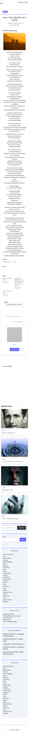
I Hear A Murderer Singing (10, 519)
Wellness (5, 601)
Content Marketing (8, 562)
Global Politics (7, 573)
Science (5, 594)
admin (10, 23)
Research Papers (7, 592)
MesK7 (17, 730)
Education (5, 566)
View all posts (14, 349)
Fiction (5, 571)
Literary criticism (7, 579)
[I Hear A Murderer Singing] (14, 504)
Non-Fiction (6, 586)
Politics (5, 590)
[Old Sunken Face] (14, 475)
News (4, 584)
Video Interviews (7, 600)
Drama (5, 564)
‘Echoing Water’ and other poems (12, 461)
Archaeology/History (8, 554)
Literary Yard (23, 2)
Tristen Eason (6, 644)
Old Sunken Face (7, 490)
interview (5, 575)
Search (4, 537)
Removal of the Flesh (17, 644)
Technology (6, 596)
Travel (4, 598)
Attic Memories (7, 620)
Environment (6, 567)
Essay (4, 569)
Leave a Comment (14, 25)
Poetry (5, 11)
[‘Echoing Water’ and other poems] (14, 447)
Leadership (6, 577)
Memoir (5, 583)
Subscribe (21, 528)
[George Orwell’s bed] (14, 418)
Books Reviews (7, 558)
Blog (4, 556)
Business (5, 560)
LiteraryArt (5, 581)
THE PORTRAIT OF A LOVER (14, 304)
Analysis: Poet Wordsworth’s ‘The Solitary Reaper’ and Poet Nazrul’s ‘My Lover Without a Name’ (19, 281)
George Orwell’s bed (8, 433)
